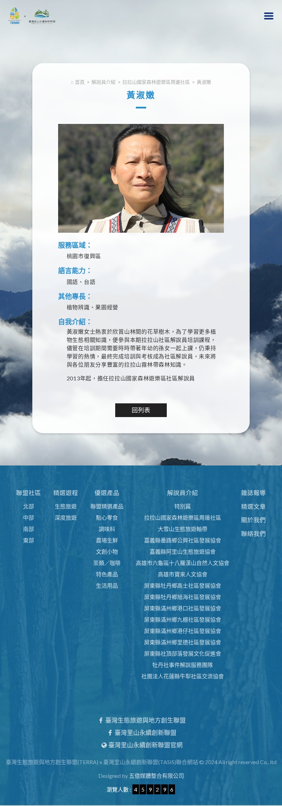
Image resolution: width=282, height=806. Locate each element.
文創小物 (107, 551)
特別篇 (182, 506)
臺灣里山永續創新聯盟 (145, 732)
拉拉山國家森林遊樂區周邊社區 (182, 517)
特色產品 (107, 574)
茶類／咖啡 (107, 563)
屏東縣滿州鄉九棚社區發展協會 (182, 619)
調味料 (107, 529)
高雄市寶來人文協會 (182, 574)
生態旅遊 (66, 506)
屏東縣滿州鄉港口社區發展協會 (182, 608)
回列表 (141, 410)
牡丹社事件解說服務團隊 (182, 664)
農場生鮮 (107, 540)
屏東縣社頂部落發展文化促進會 (182, 653)
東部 (28, 540)
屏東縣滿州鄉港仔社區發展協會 (182, 630)
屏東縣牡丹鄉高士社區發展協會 (182, 585)
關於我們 (253, 519)
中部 (28, 517)
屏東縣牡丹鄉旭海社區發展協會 (182, 597)
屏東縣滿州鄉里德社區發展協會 (182, 642)
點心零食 (107, 517)
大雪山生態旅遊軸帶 (182, 529)
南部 (28, 529)
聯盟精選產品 (106, 506)
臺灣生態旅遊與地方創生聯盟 (145, 720)
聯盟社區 (28, 492)
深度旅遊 (66, 517)
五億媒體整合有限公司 (156, 775)
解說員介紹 (182, 492)
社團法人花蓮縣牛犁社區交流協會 (182, 676)
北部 (28, 506)
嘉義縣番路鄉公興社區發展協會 (182, 540)
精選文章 (253, 506)
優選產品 (107, 492)
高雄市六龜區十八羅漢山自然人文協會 (182, 563)
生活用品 (107, 585)
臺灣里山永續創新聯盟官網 (145, 745)
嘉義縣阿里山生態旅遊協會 (183, 551)
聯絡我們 (253, 533)
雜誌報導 (253, 492)
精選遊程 (65, 492)
